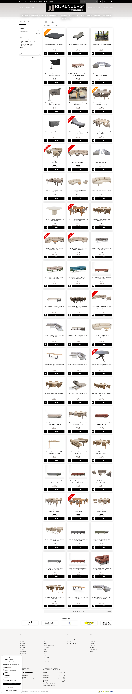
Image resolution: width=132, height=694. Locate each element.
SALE (21, 655)
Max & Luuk (46, 657)
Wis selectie (38, 33)
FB (100, 1)
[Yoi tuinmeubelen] (30, 623)
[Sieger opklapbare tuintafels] (69, 623)
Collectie (24, 21)
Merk (21, 37)
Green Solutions (32, 691)
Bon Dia (45, 663)
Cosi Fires (46, 639)
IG (104, 1)
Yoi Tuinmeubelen (94, 649)
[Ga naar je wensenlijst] (107, 1)
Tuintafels (22, 641)
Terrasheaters (23, 653)
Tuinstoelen (22, 643)
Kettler (45, 649)
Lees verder (9, 667)
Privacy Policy (37, 691)
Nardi (45, 659)
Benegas (45, 637)
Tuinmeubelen (22, 24)
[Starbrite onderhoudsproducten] (89, 623)
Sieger (45, 655)
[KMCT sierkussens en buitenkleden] (109, 623)
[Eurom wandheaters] (50, 623)
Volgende (109, 611)
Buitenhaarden (23, 651)
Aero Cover (46, 634)
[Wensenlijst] (107, 1)
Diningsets (92, 647)
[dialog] (11, 674)
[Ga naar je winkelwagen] (111, 1)
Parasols (22, 649)
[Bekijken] (111, 1)
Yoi (44, 653)
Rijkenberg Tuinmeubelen (26, 672)
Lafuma (45, 651)
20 (83, 611)
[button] (12, 690)
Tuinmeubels (93, 634)
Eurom (45, 643)
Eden (45, 641)
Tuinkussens (22, 647)
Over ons (69, 637)
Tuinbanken (22, 645)
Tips (68, 634)
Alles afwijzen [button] (11, 687)
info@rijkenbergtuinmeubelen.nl (28, 678)
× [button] (20, 656)
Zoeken (22, 28)
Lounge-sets (22, 637)
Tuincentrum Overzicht (44, 691)
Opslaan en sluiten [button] (11, 683)
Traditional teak (47, 661)
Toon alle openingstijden (49, 685)
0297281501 (23, 677)
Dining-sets (22, 639)
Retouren (69, 641)
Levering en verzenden (71, 643)
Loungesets (92, 637)
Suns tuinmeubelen (48, 647)
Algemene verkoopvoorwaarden (74, 639)
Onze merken (66, 618)
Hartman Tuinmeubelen (49, 645)
